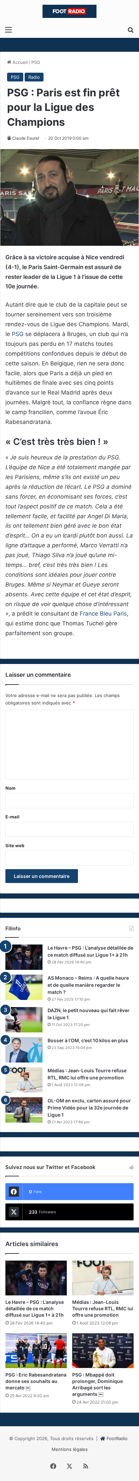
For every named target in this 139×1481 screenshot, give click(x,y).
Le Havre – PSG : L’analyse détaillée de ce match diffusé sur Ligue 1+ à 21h (34, 1308)
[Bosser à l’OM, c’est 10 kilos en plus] (24, 1049)
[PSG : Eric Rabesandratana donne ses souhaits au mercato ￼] (36, 1350)
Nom (10, 788)
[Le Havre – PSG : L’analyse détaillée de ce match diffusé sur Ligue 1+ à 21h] (24, 957)
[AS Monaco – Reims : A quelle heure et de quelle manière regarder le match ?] (24, 987)
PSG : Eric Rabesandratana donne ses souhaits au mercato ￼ (35, 1381)
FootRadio (117, 1438)
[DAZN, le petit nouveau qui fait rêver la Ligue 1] (24, 1019)
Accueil (19, 62)
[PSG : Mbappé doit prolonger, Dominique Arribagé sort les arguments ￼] (103, 1350)
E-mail (12, 816)
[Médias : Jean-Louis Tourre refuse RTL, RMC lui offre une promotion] (24, 1080)
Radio (34, 77)
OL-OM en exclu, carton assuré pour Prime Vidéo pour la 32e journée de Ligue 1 (89, 1108)
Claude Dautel (25, 138)
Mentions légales (70, 1449)
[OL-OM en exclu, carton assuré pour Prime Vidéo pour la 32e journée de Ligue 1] (24, 1110)
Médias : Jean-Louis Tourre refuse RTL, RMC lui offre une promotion (102, 1308)
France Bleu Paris (103, 613)
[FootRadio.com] (69, 11)
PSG (35, 62)
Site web (14, 845)
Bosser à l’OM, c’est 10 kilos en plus (88, 1040)
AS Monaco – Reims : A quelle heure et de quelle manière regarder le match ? (88, 985)
